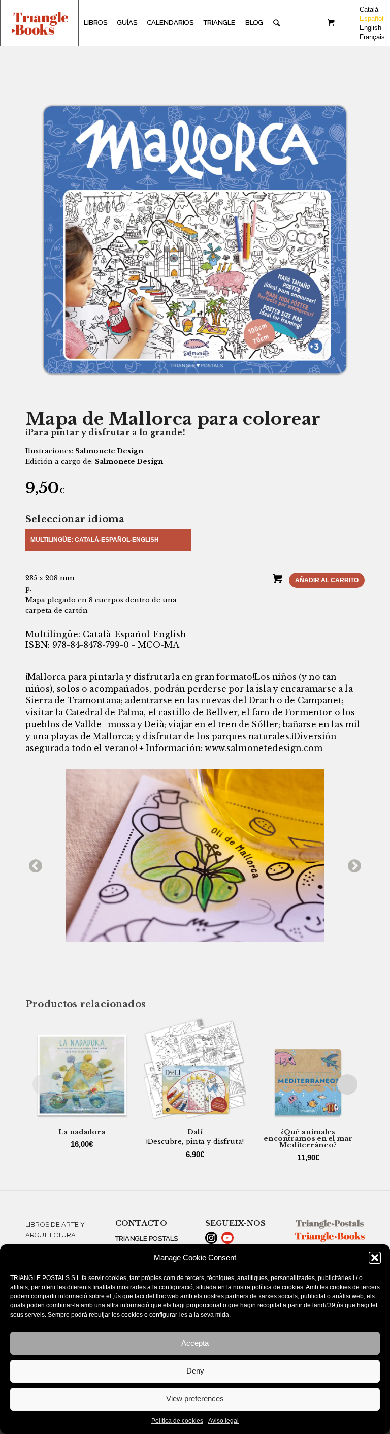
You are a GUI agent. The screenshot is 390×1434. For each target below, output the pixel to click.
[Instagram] (211, 1238)
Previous (33, 864)
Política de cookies (177, 1420)
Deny (195, 1370)
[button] (375, 1258)
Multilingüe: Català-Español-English (94, 539)
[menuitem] (95, 23)
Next (352, 864)
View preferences (195, 1398)
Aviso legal (223, 1420)
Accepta (195, 1342)
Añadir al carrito (327, 580)
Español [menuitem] (371, 18)
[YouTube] (227, 1238)
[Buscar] (276, 23)
